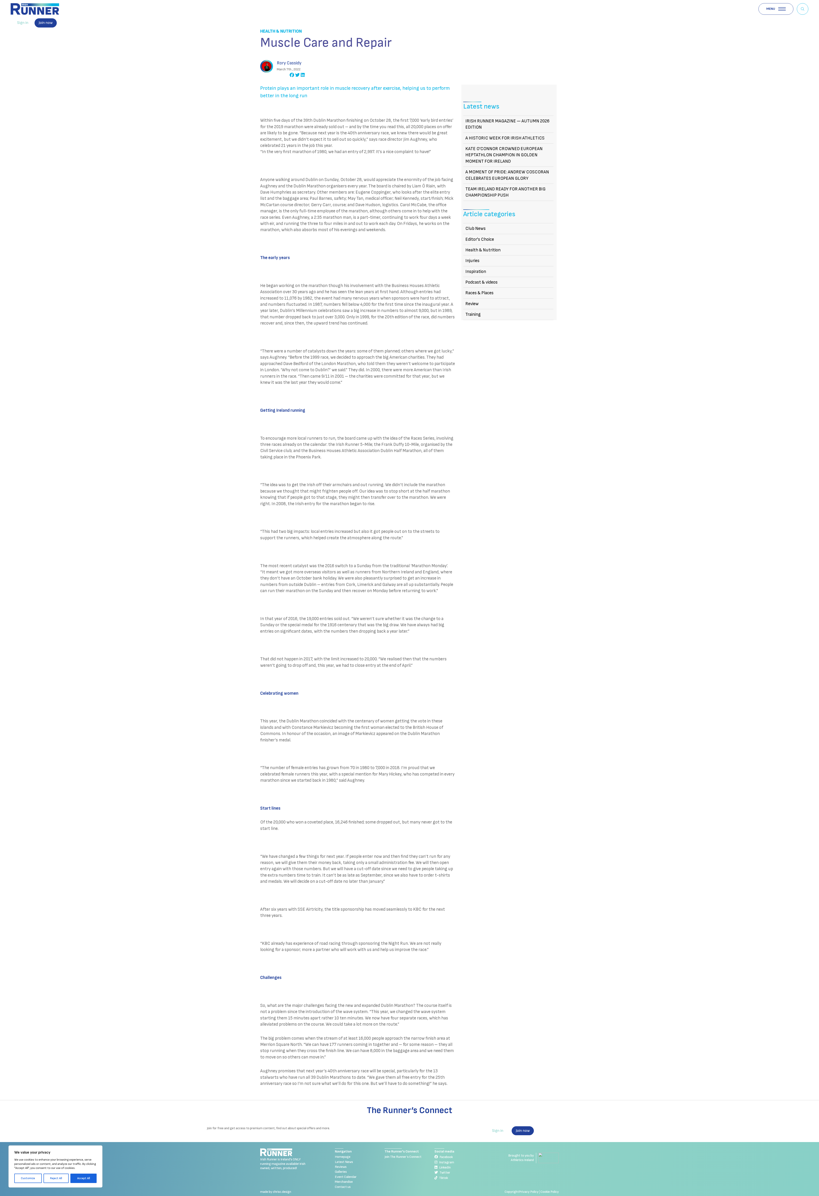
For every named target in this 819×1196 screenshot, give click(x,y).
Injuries (472, 260)
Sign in (22, 22)
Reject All (56, 1178)
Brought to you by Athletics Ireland (521, 1158)
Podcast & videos (481, 282)
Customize (28, 1178)
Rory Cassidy (289, 63)
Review (472, 303)
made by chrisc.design (275, 1192)
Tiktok (443, 1178)
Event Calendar (346, 1177)
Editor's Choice (479, 239)
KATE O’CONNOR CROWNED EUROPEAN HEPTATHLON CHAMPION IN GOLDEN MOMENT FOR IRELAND (504, 155)
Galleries (341, 1172)
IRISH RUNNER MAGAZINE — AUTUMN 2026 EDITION (507, 124)
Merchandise (344, 1182)
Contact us (343, 1187)
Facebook (446, 1157)
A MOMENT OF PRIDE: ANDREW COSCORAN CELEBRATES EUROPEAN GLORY (507, 175)
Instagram (446, 1162)
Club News (475, 228)
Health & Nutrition (281, 31)
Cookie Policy (549, 1192)
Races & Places (479, 293)
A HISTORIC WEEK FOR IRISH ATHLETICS (505, 138)
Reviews (341, 1167)
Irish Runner (35, 9)
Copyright (512, 1192)
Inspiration (475, 271)
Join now (46, 22)
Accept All (83, 1178)
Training (473, 314)
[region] (55, 1166)
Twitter (445, 1173)
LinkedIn (445, 1168)
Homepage (342, 1157)
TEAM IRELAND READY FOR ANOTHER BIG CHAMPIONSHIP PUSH (505, 192)
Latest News (344, 1162)
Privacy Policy (529, 1192)
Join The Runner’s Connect (403, 1157)
